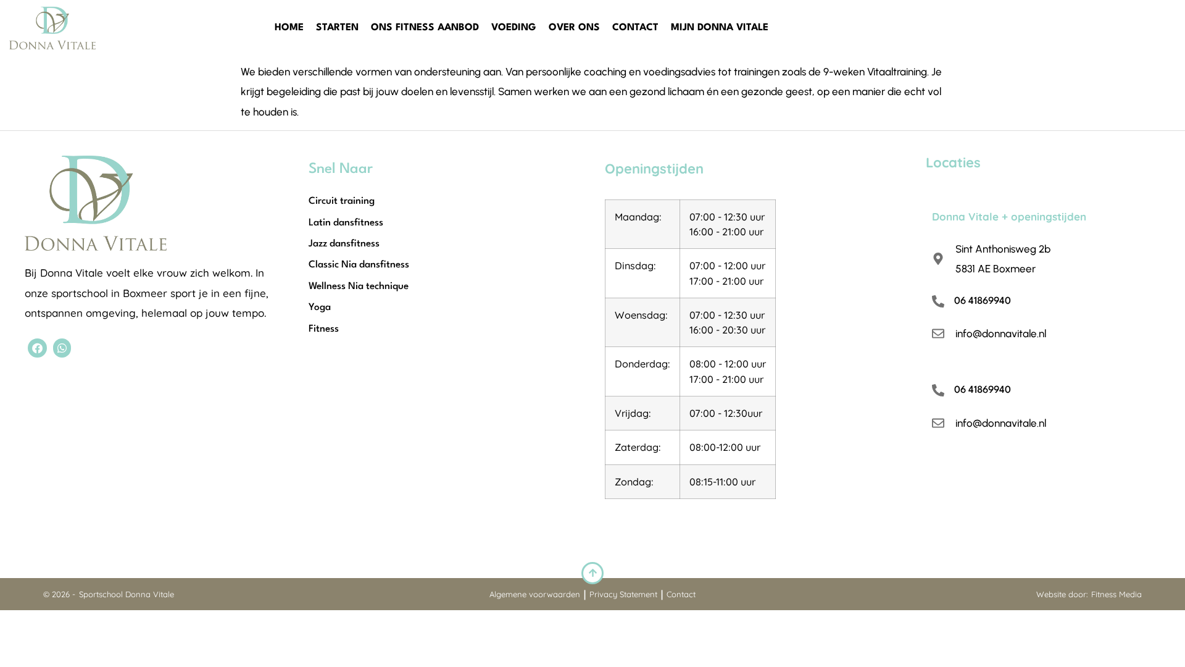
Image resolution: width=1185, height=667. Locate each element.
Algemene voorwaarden (534, 594)
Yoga (320, 308)
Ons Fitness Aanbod (425, 28)
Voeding (513, 28)
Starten (337, 28)
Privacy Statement (623, 594)
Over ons (574, 28)
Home (289, 28)
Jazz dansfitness (344, 244)
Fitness (324, 329)
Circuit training (342, 201)
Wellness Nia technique (359, 287)
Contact (635, 28)
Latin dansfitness (346, 223)
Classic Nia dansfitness (359, 265)
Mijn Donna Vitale (719, 28)
